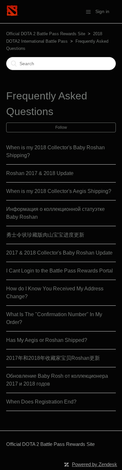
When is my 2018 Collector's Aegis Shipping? (58, 191)
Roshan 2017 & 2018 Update (40, 173)
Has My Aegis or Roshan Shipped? (46, 340)
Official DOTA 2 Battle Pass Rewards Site (45, 33)
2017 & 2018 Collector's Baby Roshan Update (59, 253)
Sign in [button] (102, 11)
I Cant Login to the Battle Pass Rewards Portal (59, 270)
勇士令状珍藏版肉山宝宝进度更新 (45, 235)
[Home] (12, 15)
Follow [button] (61, 127)
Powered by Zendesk (94, 464)
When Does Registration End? (41, 401)
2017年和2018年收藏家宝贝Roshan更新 (53, 358)
